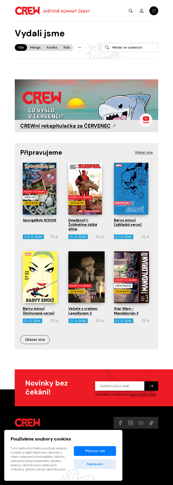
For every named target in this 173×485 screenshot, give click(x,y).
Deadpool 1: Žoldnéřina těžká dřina (82, 225)
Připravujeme (41, 152)
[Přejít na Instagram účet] (131, 422)
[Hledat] (107, 47)
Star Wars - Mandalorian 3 (126, 310)
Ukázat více (35, 339)
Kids (67, 47)
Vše (21, 47)
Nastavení (95, 464)
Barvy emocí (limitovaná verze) (38, 310)
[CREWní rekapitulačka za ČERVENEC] (86, 104)
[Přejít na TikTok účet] (151, 422)
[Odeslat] (151, 386)
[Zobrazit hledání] (130, 10)
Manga (35, 47)
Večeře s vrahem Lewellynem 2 (82, 310)
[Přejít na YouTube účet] (141, 422)
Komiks (52, 47)
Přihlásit (141, 10)
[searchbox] (129, 47)
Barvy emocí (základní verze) (128, 222)
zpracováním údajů (143, 394)
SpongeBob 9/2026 (39, 220)
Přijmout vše (95, 451)
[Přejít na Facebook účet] (120, 422)
